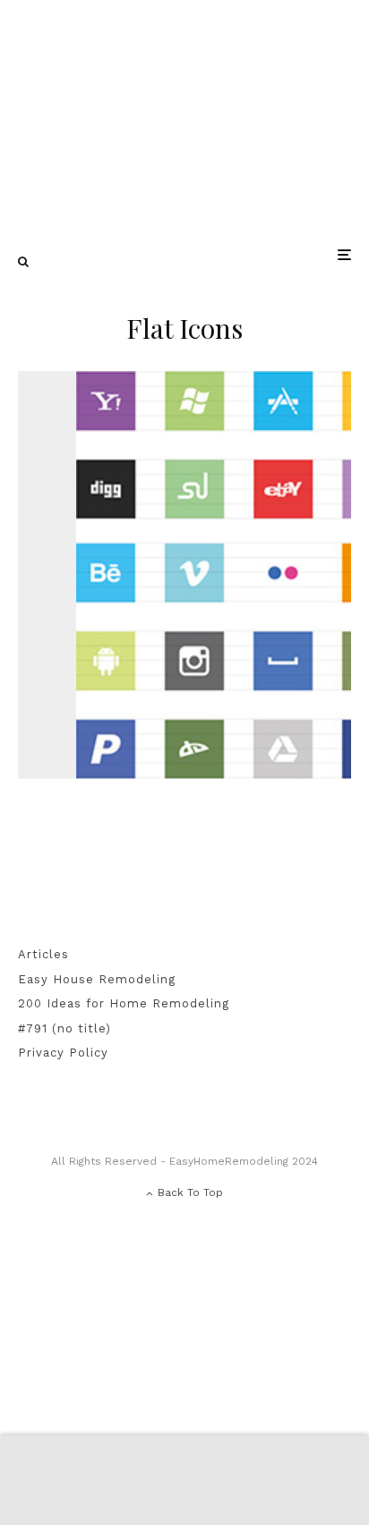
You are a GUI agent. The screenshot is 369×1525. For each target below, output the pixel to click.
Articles (43, 954)
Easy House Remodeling (97, 979)
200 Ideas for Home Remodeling (123, 1003)
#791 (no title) (64, 1028)
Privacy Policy (63, 1052)
